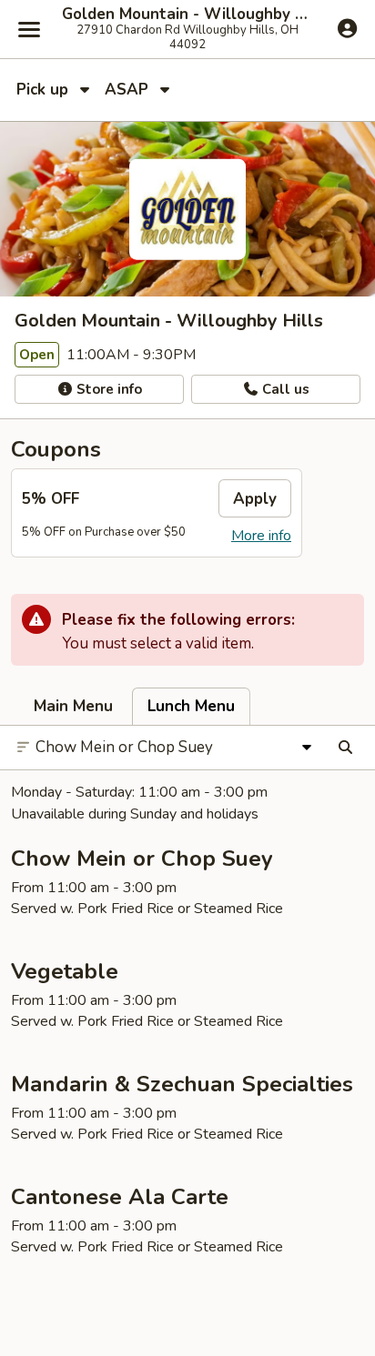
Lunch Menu (191, 706)
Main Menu (73, 706)
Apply (255, 498)
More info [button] (261, 536)
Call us (283, 389)
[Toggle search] (345, 747)
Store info (107, 389)
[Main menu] (29, 29)
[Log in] (347, 28)
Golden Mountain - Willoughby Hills (187, 14)
